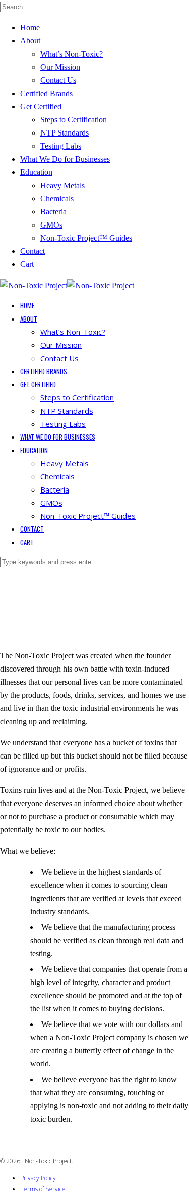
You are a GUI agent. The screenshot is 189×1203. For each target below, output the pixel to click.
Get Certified (40, 106)
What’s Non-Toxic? (71, 54)
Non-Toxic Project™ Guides (86, 238)
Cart (27, 264)
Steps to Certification (73, 119)
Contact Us (58, 80)
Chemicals (57, 198)
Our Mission (60, 67)
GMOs (51, 224)
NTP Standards (64, 132)
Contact (32, 251)
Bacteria (53, 211)
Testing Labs (60, 146)
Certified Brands (46, 93)
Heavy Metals (62, 185)
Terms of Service (43, 1189)
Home (30, 27)
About (30, 40)
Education (36, 172)
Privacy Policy (38, 1178)
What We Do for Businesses (65, 159)
